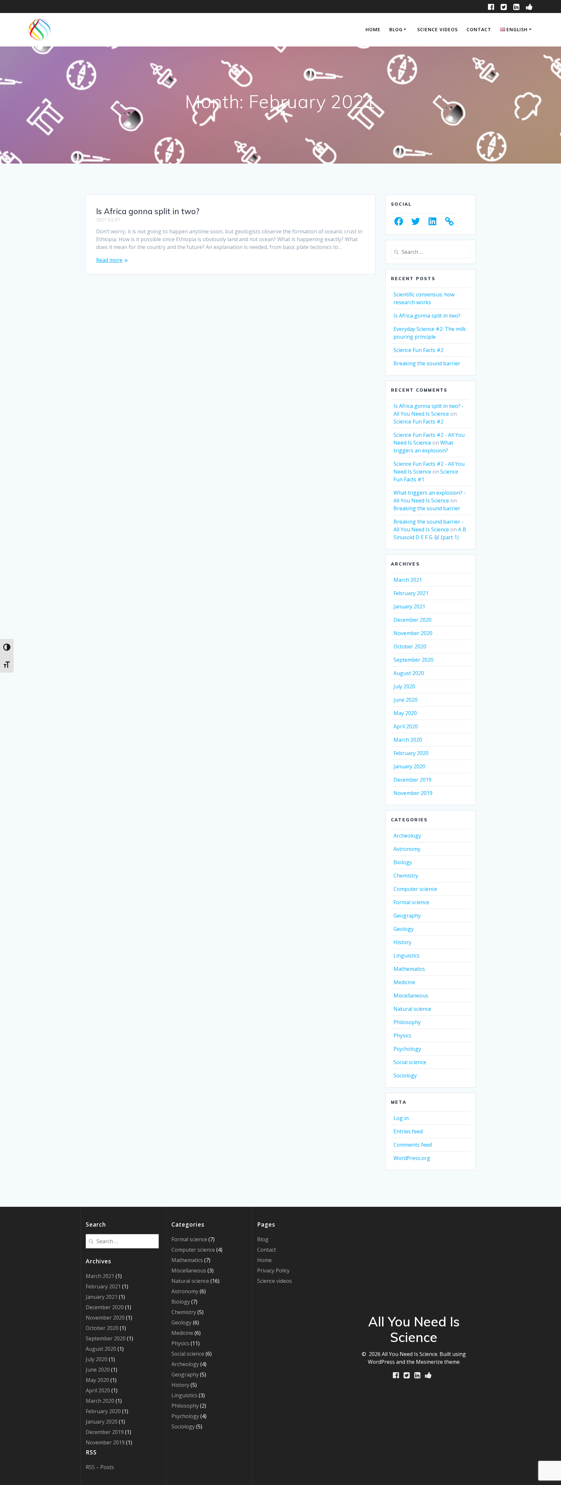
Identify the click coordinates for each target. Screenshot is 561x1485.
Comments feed (412, 1144)
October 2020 (409, 646)
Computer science (415, 888)
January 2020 (409, 766)
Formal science (411, 902)
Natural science (412, 1008)
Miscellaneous (410, 995)
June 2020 (405, 699)
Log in (401, 1118)
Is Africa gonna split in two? (147, 211)
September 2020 (413, 659)
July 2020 (404, 686)
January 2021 (409, 606)
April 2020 (405, 726)
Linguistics (406, 955)
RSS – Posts (100, 1467)
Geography (407, 915)
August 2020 (408, 673)
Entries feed (408, 1131)
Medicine (404, 982)
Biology (402, 862)
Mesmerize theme (438, 1361)
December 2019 (412, 779)
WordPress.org (411, 1158)
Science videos (437, 29)
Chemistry (405, 875)
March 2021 (407, 579)
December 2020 (412, 619)
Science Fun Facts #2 (418, 350)
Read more (109, 260)
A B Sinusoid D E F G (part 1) (429, 533)
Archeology (407, 835)
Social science (409, 1062)
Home (373, 29)
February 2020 (411, 753)
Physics (402, 1035)
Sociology (405, 1075)
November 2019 (412, 793)
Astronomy (406, 849)
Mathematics (409, 968)
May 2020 (405, 713)
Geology (403, 928)
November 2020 (412, 633)
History (402, 942)
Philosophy (407, 1022)
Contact (479, 29)
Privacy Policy (273, 1270)
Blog (396, 29)
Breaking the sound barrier (426, 363)
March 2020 (407, 739)
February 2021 (411, 593)
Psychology (407, 1048)
